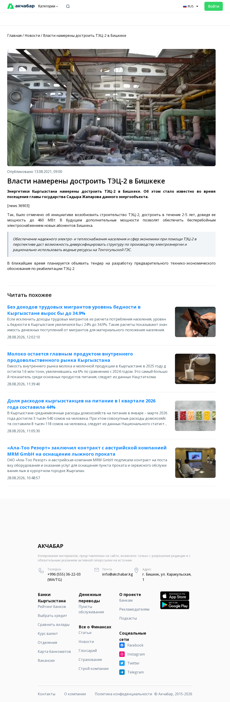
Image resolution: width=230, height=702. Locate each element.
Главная (14, 35)
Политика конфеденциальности (123, 693)
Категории (46, 6)
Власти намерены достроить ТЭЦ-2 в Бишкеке (84, 35)
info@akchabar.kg (117, 574)
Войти (213, 6)
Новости (32, 35)
